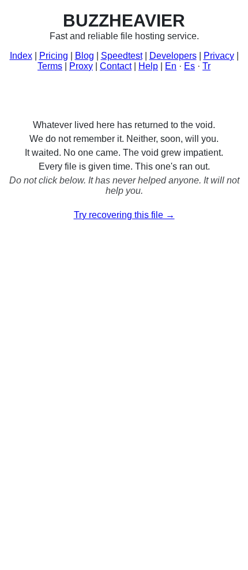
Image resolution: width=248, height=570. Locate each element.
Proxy (81, 66)
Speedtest (121, 56)
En (170, 66)
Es (189, 66)
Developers (173, 56)
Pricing (53, 56)
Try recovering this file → (124, 215)
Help (148, 66)
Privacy (219, 56)
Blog (84, 56)
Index (21, 56)
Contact (115, 66)
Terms (49, 66)
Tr (206, 66)
